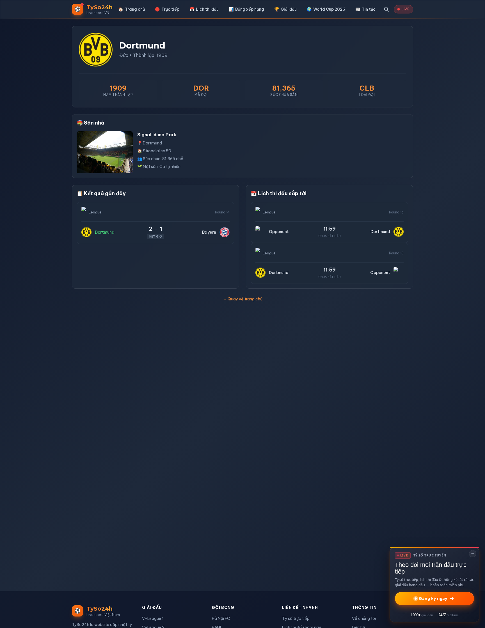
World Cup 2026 (326, 9)
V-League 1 (153, 618)
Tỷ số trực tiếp (296, 618)
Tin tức (365, 9)
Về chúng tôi (364, 618)
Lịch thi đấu (204, 9)
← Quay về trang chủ (242, 299)
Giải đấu (285, 9)
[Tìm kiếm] (386, 9)
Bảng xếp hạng (246, 9)
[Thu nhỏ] (472, 553)
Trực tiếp (167, 9)
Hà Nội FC (221, 618)
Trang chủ (131, 9)
